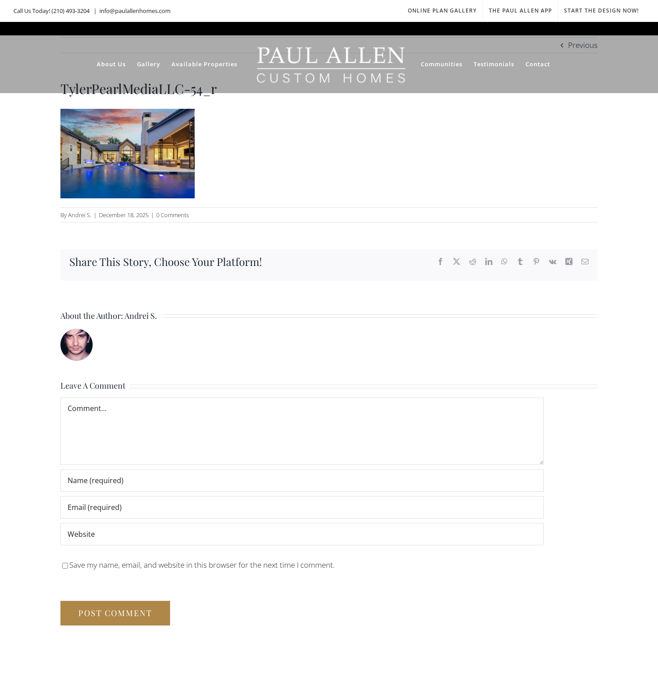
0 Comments (172, 215)
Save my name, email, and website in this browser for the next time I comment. (202, 565)
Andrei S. (79, 215)
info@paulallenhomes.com (135, 11)
